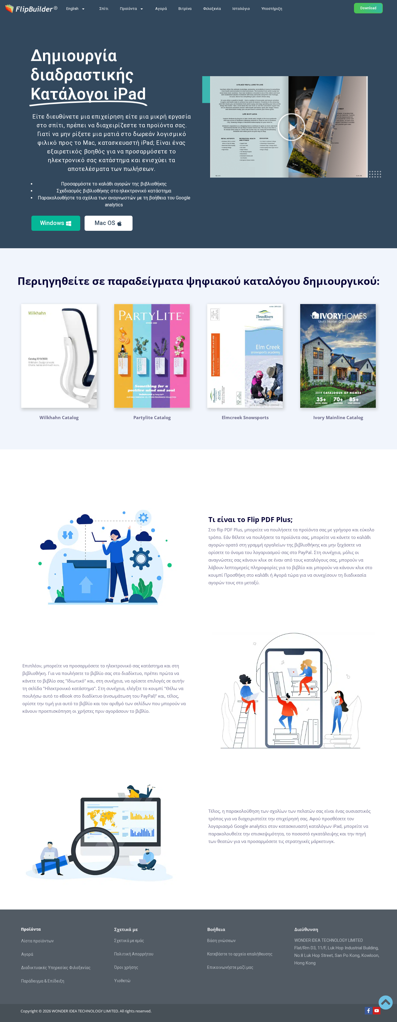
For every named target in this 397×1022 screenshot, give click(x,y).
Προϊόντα (128, 8)
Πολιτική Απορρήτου (133, 954)
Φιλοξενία (212, 8)
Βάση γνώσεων (221, 940)
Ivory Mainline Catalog (338, 417)
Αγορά (161, 8)
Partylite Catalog (152, 417)
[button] (291, 127)
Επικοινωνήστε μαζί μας (230, 967)
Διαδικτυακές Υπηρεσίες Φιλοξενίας (56, 967)
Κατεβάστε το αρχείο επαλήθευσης (240, 954)
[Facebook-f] (368, 1010)
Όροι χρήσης (126, 967)
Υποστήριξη (272, 8)
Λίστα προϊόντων (37, 941)
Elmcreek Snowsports (245, 417)
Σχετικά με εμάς (129, 940)
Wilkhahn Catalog (59, 417)
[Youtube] (376, 1010)
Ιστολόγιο (241, 8)
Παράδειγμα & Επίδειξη (42, 981)
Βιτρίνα (185, 8)
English (72, 8)
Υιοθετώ (122, 980)
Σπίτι (103, 8)
